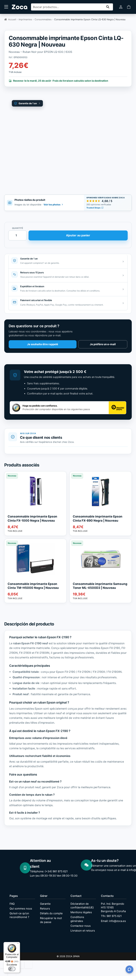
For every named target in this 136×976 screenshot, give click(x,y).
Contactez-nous (80, 925)
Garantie (45, 903)
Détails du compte (51, 913)
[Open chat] (129, 969)
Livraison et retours (82, 930)
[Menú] (18, 944)
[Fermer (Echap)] (28, 964)
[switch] (11, 969)
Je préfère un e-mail (103, 344)
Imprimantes (25, 19)
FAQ (12, 903)
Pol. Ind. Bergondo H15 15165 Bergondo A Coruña (113, 907)
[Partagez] (20, 964)
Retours (45, 908)
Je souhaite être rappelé (42, 344)
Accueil (12, 19)
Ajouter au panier (78, 235)
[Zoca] (19, 7)
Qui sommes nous (21, 908)
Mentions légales (81, 912)
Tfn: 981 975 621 (111, 916)
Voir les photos (52, 204)
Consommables (43, 19)
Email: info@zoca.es (113, 921)
